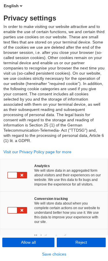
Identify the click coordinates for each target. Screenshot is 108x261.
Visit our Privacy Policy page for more (37, 152)
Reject (81, 242)
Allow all (28, 242)
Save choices (54, 254)
